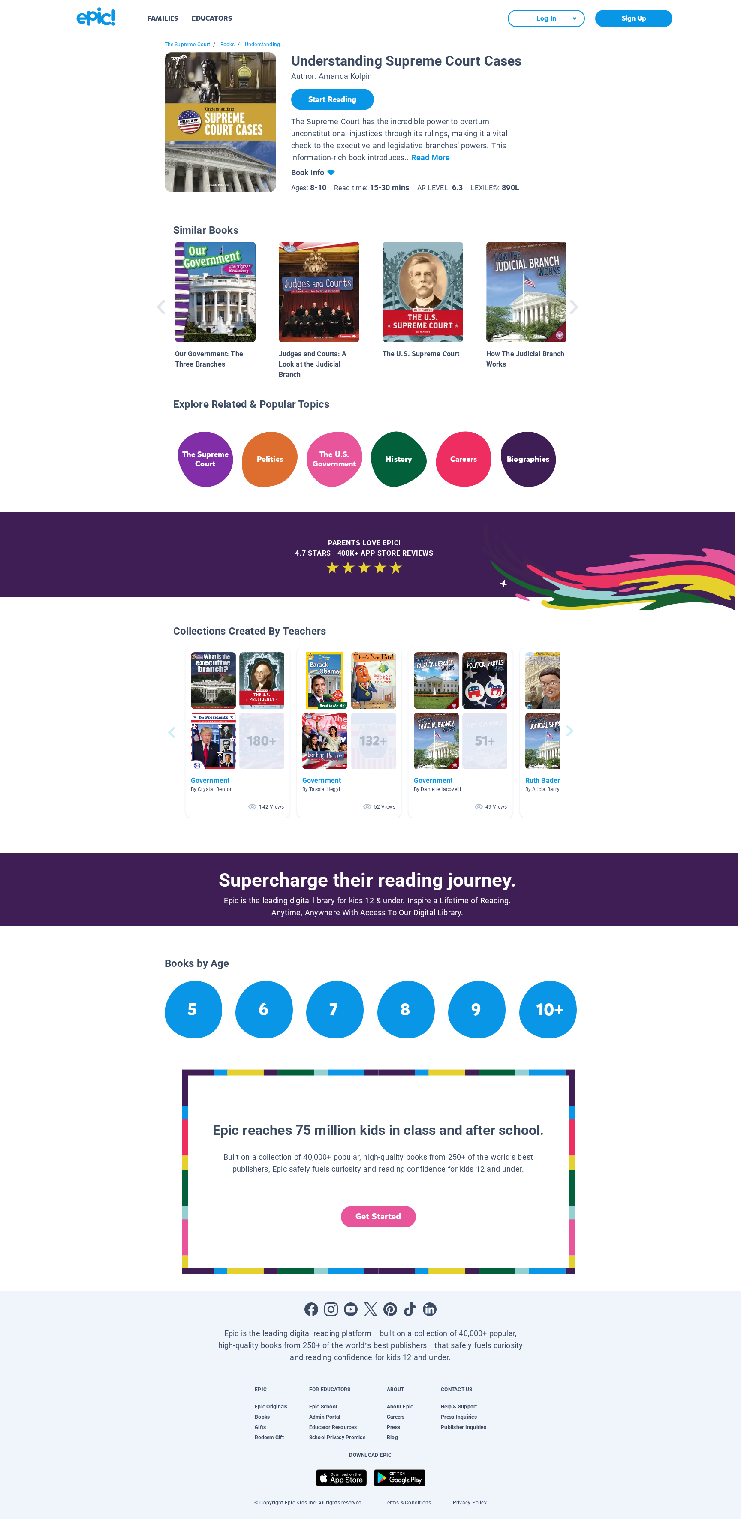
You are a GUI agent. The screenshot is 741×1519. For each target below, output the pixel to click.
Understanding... (264, 45)
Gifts (260, 1427)
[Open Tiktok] (410, 1309)
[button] (237, 732)
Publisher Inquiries (463, 1427)
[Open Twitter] (370, 1309)
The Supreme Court (188, 45)
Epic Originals (271, 1407)
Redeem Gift (269, 1438)
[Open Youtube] (351, 1309)
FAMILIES (163, 18)
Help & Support (459, 1407)
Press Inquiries (459, 1417)
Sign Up (634, 18)
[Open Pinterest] (390, 1309)
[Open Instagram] (331, 1309)
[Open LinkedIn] (430, 1309)
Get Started (378, 1216)
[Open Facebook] (311, 1309)
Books (227, 45)
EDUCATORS (212, 18)
